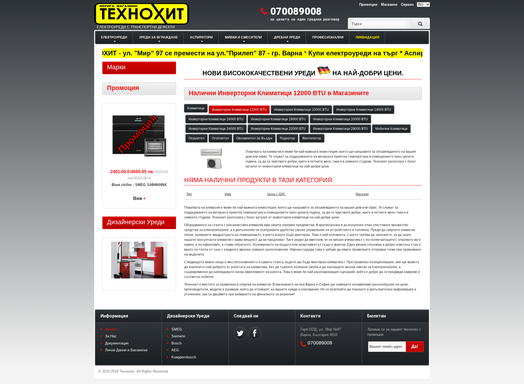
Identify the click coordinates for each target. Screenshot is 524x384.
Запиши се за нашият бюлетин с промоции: (394, 332)
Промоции (368, 4)
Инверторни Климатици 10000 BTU (301, 110)
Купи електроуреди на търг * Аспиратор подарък (385, 53)
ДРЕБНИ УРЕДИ (287, 37)
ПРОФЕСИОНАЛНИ (328, 37)
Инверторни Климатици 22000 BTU (278, 129)
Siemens (178, 336)
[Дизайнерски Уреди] (139, 261)
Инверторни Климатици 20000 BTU (340, 119)
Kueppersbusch (183, 357)
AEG (175, 350)
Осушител (196, 138)
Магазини (389, 4)
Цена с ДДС (276, 194)
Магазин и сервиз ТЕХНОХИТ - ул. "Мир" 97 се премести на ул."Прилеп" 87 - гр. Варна (157, 53)
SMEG (176, 329)
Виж (137, 198)
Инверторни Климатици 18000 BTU (278, 119)
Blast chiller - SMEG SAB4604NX (139, 185)
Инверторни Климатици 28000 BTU (340, 129)
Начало (111, 329)
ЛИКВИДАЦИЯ (367, 37)
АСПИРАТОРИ (201, 37)
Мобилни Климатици (391, 129)
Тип (189, 194)
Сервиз (407, 4)
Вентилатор (311, 138)
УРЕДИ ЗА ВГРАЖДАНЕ (158, 37)
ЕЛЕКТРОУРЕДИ (114, 37)
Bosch (176, 343)
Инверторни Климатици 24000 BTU (216, 129)
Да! (414, 346)
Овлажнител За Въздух (254, 138)
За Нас (111, 336)
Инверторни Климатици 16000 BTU (216, 119)
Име (228, 194)
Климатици (195, 108)
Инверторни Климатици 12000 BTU (239, 110)
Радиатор (287, 138)
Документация (117, 343)
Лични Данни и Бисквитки (126, 350)
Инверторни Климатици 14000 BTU (363, 110)
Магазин (362, 194)
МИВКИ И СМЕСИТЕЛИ (243, 37)
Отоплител (220, 138)
